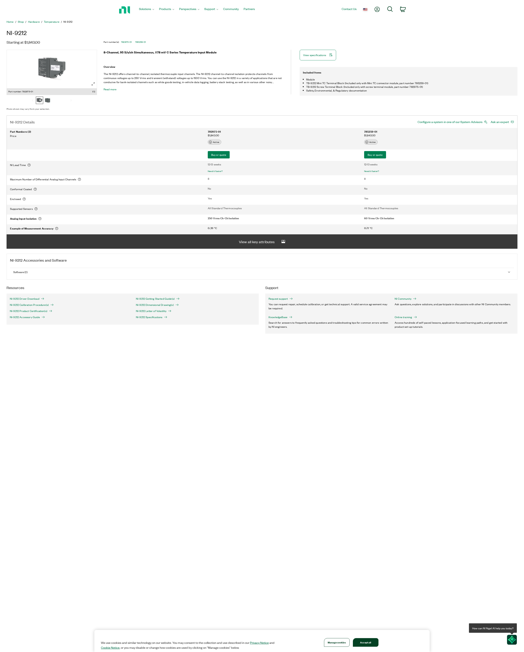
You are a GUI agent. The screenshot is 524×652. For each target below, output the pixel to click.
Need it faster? (215, 171)
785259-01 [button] (140, 42)
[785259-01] (47, 101)
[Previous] (32, 101)
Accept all (365, 642)
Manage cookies (337, 642)
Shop (21, 22)
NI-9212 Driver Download (24, 299)
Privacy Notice (259, 643)
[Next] (71, 101)
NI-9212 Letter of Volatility (151, 311)
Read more (110, 89)
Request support (278, 299)
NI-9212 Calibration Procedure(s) (29, 305)
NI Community (403, 299)
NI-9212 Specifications (149, 317)
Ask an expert (500, 122)
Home (10, 22)
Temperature (51, 22)
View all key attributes (257, 241)
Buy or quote (218, 155)
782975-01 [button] (126, 42)
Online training (403, 317)
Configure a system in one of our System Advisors (450, 122)
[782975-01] (39, 101)
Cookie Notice (110, 647)
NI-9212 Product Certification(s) (28, 311)
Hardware (34, 22)
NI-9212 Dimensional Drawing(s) (155, 305)
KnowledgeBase (278, 317)
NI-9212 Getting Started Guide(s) (155, 299)
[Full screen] (93, 84)
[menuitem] (147, 10)
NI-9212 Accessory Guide (25, 317)
